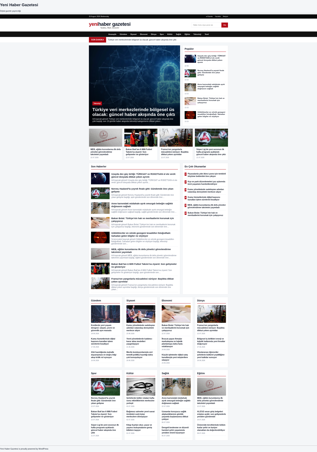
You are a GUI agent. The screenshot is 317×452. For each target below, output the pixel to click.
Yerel (207, 34)
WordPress (43, 449)
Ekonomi (143, 34)
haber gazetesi (110, 25)
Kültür (169, 34)
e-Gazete (209, 16)
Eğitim (187, 34)
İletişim (225, 16)
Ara (224, 25)
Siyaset (133, 34)
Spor (162, 34)
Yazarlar (218, 16)
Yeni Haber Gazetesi (19, 5)
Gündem (123, 34)
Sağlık (178, 34)
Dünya (153, 34)
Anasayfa (112, 34)
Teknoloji (197, 34)
